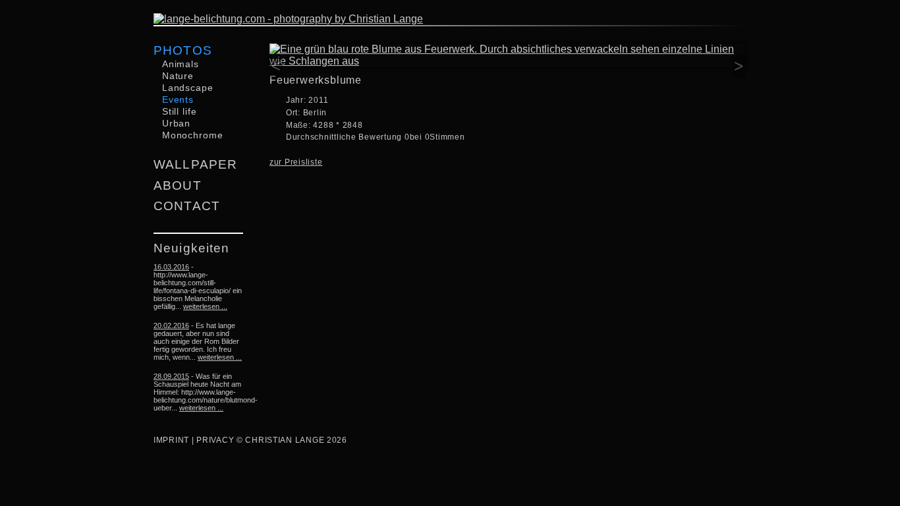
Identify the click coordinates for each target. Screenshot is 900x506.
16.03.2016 (171, 267)
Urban (176, 123)
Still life (179, 111)
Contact (187, 206)
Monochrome (192, 135)
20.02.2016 (171, 325)
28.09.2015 (171, 376)
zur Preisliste (295, 162)
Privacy (215, 440)
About (178, 185)
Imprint (171, 440)
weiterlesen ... (205, 306)
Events (178, 99)
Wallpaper (195, 164)
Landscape (187, 87)
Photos (183, 50)
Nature (178, 75)
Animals (180, 64)
